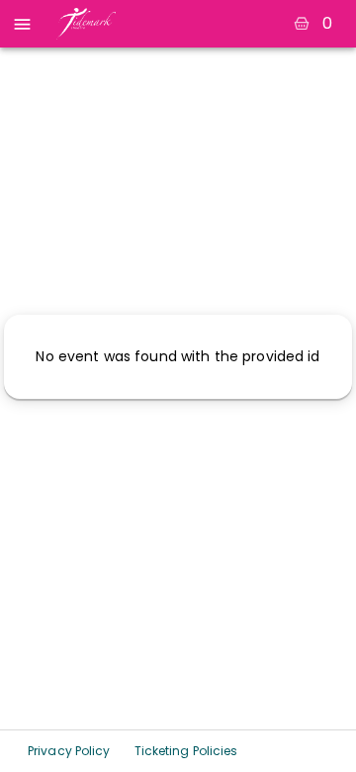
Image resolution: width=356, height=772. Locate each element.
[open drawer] (22, 24)
